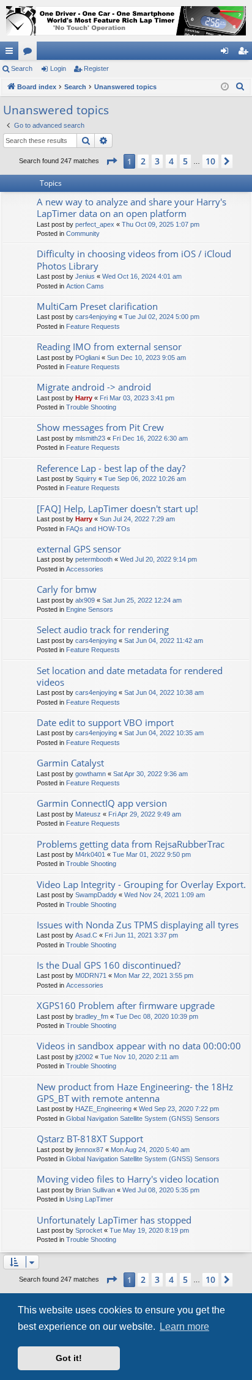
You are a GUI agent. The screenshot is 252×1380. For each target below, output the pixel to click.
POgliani (87, 357)
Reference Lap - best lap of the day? (111, 468)
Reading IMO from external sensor (109, 346)
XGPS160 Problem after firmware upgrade (126, 1005)
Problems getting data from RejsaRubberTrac (130, 844)
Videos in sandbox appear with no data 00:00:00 (139, 1046)
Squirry (86, 478)
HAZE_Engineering (103, 1108)
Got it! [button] (69, 1358)
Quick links (11, 53)
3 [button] (157, 161)
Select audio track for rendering (103, 629)
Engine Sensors (89, 609)
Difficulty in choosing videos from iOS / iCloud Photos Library (134, 259)
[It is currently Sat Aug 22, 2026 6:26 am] (225, 87)
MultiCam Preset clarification (97, 306)
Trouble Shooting (91, 407)
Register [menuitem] (245, 53)
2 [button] (143, 161)
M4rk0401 (90, 854)
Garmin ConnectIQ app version (102, 803)
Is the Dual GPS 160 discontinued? (108, 965)
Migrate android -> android (94, 387)
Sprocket (88, 1230)
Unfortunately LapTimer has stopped (114, 1220)
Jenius (85, 276)
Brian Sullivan (95, 1190)
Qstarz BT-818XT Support (90, 1138)
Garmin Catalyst (70, 763)
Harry (83, 398)
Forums (30, 53)
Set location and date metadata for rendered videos (130, 676)
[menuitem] (240, 87)
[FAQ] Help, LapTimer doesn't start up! (117, 508)
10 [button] (210, 161)
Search (21, 68)
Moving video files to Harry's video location (128, 1179)
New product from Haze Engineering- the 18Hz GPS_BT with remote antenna (135, 1092)
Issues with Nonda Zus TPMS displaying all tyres (138, 925)
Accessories (84, 569)
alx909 (85, 600)
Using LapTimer (89, 1199)
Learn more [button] (184, 1326)
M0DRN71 (90, 975)
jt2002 (84, 1056)
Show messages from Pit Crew (100, 427)
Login (58, 68)
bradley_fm (91, 1016)
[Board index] (126, 21)
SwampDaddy (96, 894)
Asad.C (86, 935)
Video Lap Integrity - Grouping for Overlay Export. (141, 884)
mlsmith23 (90, 438)
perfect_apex (94, 224)
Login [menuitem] (227, 53)
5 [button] (185, 161)
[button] (111, 161)
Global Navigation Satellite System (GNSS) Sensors (143, 1118)
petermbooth (94, 559)
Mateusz (88, 814)
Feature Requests (93, 326)
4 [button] (171, 161)
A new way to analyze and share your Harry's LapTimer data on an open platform (131, 207)
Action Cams (85, 286)
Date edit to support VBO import (105, 722)
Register (96, 68)
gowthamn (90, 773)
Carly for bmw (67, 589)
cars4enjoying (96, 316)
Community (83, 233)
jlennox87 (89, 1149)
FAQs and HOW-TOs (98, 528)
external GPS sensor (79, 549)
